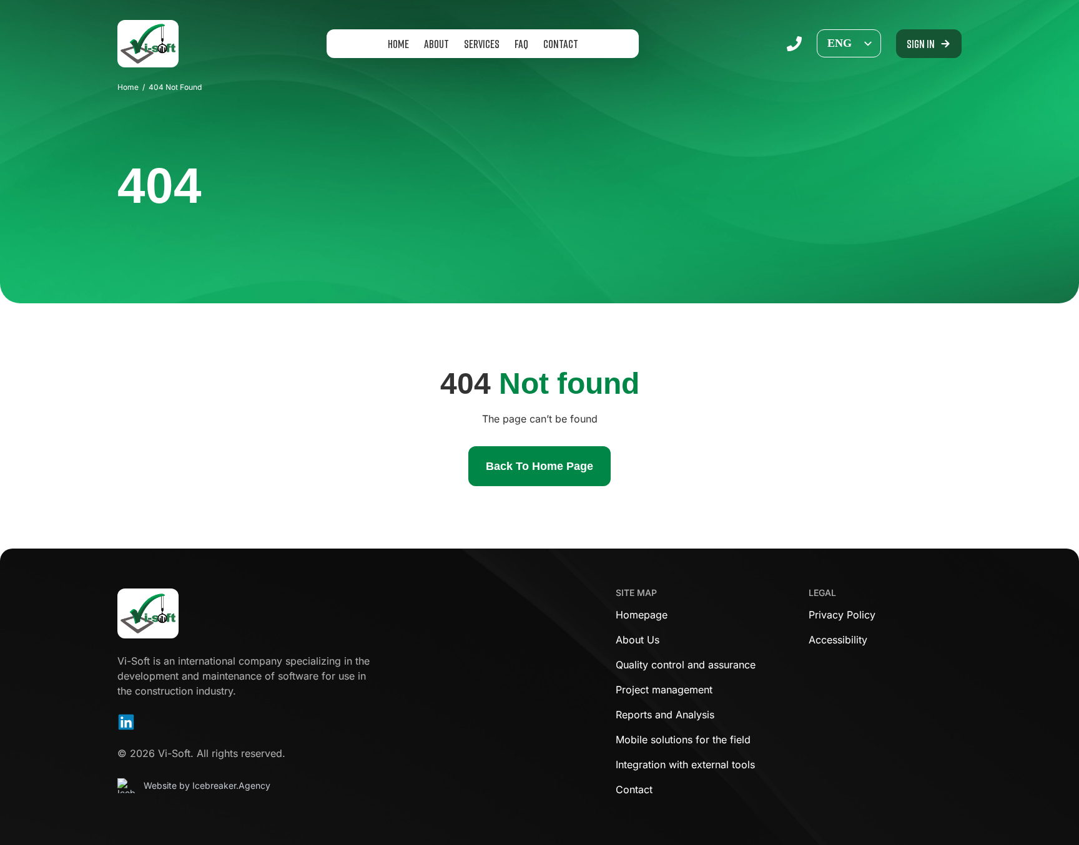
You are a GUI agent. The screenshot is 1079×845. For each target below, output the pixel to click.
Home (398, 44)
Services (482, 44)
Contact (560, 44)
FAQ (521, 44)
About (436, 44)
